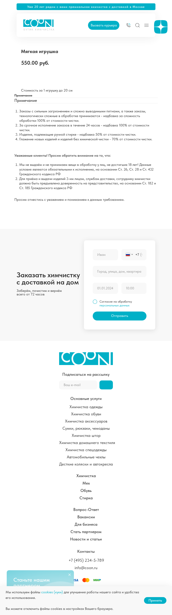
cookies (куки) (52, 592)
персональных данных (114, 305)
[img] (128, 25)
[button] (103, 25)
